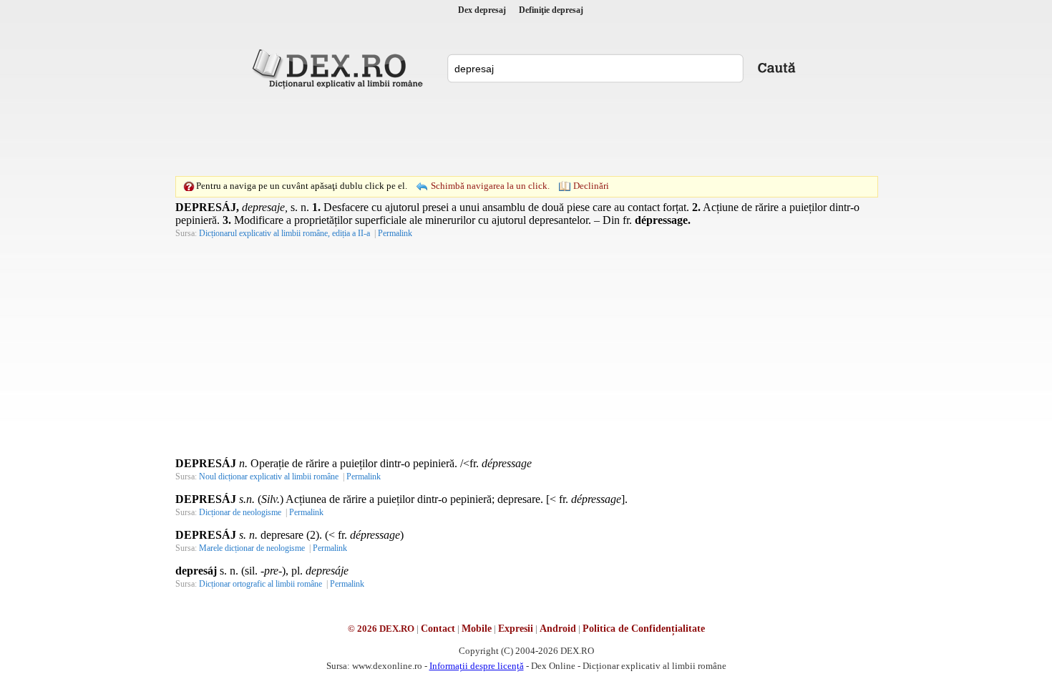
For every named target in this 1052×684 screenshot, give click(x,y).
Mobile (477, 628)
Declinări (591, 185)
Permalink (395, 233)
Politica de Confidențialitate (644, 628)
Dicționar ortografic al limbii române (260, 584)
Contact (438, 628)
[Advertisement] (526, 132)
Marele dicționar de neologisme (252, 548)
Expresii (515, 628)
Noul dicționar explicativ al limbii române (269, 477)
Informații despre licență (476, 665)
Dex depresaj (482, 10)
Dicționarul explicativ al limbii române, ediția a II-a (284, 233)
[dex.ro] (340, 68)
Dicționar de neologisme (240, 512)
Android (558, 628)
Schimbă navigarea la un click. (490, 185)
